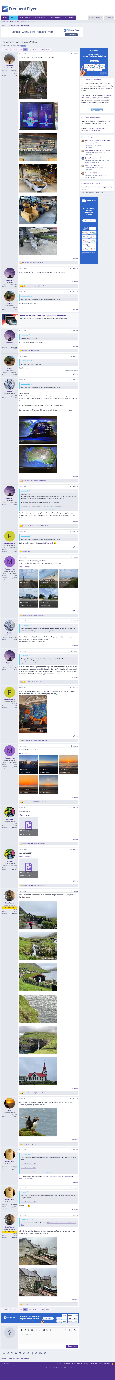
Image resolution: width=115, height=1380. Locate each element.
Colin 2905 (92, 187)
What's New (24, 17)
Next (47, 49)
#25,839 (75, 1188)
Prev (5, 49)
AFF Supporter (10, 908)
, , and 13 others (37, 286)
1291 (20, 49)
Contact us (66, 1364)
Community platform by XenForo (57, 1368)
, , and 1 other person (33, 615)
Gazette (71, 17)
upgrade (104, 97)
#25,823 (75, 292)
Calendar (23, 21)
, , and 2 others (33, 844)
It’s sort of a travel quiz (93, 165)
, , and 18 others (32, 263)
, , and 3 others (36, 526)
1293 (29, 49)
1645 (42, 49)
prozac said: (24, 335)
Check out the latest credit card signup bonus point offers (43, 315)
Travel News (88, 154)
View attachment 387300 (28, 1202)
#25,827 (75, 486)
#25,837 (75, 1099)
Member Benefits (57, 17)
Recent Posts (86, 137)
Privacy (86, 1364)
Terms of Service (76, 1364)
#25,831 (75, 651)
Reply (76, 258)
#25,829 (75, 557)
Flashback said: (25, 296)
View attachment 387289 (28, 1164)
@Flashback (48, 543)
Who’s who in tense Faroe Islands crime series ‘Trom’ (48, 1224)
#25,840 (75, 1215)
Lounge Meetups (90, 177)
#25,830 (75, 621)
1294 (34, 49)
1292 (25, 49)
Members (31, 21)
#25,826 (75, 380)
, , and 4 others (35, 481)
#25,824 (75, 331)
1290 (15, 49)
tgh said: (23, 1192)
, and (30, 351)
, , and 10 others (34, 740)
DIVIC (86, 189)
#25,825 (75, 356)
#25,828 (75, 532)
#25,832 (75, 688)
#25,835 (75, 849)
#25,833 (75, 746)
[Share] (71, 54)
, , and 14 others (36, 802)
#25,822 (75, 268)
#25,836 (75, 891)
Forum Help (93, 1364)
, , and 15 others (33, 1144)
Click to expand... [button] (49, 509)
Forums (13, 17)
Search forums (14, 21)
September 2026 (91, 173)
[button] (29, 18)
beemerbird (85, 187)
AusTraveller (100, 187)
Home (5, 17)
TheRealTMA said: (26, 1219)
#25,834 (75, 808)
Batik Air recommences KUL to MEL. (97, 150)
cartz (83, 189)
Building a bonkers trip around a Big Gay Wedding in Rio (97, 141)
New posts (4, 21)
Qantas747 (108, 187)
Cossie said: (24, 491)
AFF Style (6, 1364)
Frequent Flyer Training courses (97, 96)
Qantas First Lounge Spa (93, 158)
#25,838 (75, 1150)
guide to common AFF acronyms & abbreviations (94, 129)
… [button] (11, 49)
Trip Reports (89, 147)
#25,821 (75, 54)
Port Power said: (26, 1154)
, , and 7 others (35, 682)
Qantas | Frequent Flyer (92, 162)
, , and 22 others (36, 1093)
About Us (58, 1364)
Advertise (107, 1364)
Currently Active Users (90, 183)
